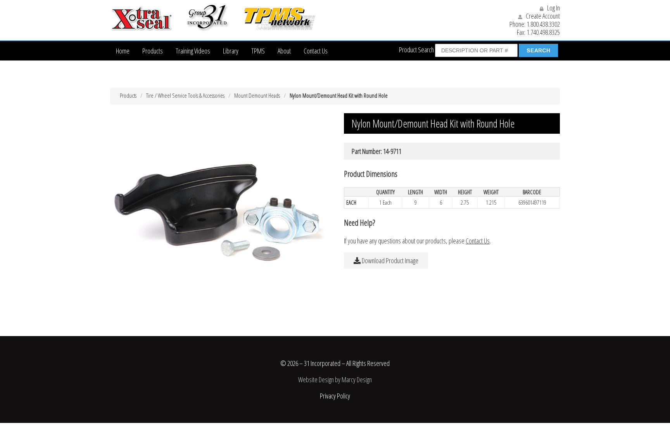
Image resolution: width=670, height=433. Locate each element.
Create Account (542, 16)
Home (123, 50)
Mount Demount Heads (257, 95)
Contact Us (316, 50)
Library (230, 50)
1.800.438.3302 (543, 24)
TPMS (258, 50)
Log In (553, 7)
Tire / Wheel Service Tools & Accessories (185, 95)
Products (152, 50)
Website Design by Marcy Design (335, 379)
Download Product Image (389, 260)
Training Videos (193, 50)
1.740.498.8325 (543, 32)
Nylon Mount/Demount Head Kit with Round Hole (339, 95)
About (284, 50)
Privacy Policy (335, 395)
